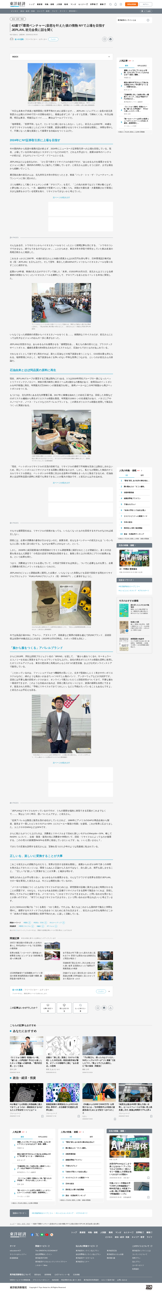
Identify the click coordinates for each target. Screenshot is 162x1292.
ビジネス (14, 11)
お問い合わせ (122, 1280)
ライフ (55, 11)
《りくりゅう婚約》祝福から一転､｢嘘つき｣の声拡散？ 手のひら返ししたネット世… (136, 109)
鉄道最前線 (14, 1258)
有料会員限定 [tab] (142, 66)
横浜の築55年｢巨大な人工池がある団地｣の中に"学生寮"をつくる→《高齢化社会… (136, 84)
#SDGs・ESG (39, 923)
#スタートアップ (56, 923)
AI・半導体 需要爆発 (128, 569)
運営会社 (37, 1275)
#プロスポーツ (143, 590)
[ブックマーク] (104, 39)
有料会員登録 (131, 4)
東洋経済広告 (112, 1251)
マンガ (73, 4)
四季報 (93, 4)
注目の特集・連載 (126, 545)
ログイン (146, 4)
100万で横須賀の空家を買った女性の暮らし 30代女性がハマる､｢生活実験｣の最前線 (26, 945)
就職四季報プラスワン (132, 498)
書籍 (102, 4)
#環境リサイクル (25, 926)
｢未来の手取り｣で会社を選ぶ (135, 510)
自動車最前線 (129, 492)
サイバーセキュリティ (18, 1254)
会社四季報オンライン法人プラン (88, 1254)
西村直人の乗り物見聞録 (133, 528)
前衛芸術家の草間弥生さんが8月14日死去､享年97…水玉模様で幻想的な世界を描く (62, 1107)
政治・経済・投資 (28, 11)
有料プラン (136, 1258)
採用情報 (47, 1275)
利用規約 (135, 1269)
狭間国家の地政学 (137, 639)
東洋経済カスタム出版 (115, 1254)
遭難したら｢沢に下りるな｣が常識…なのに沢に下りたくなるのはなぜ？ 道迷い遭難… (136, 72)
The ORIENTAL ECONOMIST (46, 1251)
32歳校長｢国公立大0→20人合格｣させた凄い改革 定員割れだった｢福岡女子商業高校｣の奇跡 (79, 966)
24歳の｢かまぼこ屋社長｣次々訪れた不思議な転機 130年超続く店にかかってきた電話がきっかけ (79, 976)
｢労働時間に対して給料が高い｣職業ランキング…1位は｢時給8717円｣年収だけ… (136, 97)
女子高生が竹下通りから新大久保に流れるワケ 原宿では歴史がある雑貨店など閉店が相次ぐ (79, 955)
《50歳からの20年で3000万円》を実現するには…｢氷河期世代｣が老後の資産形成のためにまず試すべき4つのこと (98, 1108)
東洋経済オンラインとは (127, 20)
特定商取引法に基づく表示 (71, 1280)
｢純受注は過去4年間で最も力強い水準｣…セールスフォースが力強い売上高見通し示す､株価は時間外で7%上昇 (135, 1107)
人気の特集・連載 (127, 470)
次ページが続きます (61, 197)
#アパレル (50, 926)
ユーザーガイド (138, 1265)
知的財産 (55, 1280)
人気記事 (123, 61)
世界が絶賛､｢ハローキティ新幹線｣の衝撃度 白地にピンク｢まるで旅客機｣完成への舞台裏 (26, 955)
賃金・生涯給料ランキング (134, 534)
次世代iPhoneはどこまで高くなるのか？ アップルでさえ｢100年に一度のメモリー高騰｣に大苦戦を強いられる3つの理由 (120, 1169)
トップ (32, 4)
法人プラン (136, 1262)
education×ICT (15, 1251)
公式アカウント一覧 (62, 1275)
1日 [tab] (126, 475)
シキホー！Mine (41, 1265)
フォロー (53, 39)
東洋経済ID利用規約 (91, 1280)
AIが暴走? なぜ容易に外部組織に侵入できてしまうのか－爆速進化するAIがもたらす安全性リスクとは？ (26, 1107)
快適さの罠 (135, 622)
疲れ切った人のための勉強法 (140, 606)
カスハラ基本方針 (108, 1280)
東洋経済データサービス (85, 1258)
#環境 (26, 923)
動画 (66, 4)
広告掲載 (76, 1275)
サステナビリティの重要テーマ (135, 516)
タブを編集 (147, 11)
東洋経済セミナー (82, 1262)
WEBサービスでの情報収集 (20, 1280)
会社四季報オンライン (43, 1254)
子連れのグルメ (130, 504)
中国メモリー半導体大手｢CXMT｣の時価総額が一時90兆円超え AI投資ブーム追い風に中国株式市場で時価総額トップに (120, 1188)
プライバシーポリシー (41, 1280)
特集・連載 (49, 4)
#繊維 (39, 926)
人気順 (59, 4)
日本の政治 (128, 522)
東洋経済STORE (41, 1258)
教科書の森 (111, 1258)
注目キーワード (125, 580)
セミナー (82, 4)
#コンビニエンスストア (127, 590)
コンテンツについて (139, 1254)
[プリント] (110, 39)
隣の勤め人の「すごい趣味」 (135, 486)
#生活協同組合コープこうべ (129, 586)
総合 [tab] (126, 65)
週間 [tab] (142, 475)
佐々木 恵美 (19, 39)
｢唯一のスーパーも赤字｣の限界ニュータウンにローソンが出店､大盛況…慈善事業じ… (136, 121)
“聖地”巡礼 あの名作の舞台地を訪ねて (137, 481)
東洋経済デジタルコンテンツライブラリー (51, 1262)
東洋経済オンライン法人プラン (87, 1251)
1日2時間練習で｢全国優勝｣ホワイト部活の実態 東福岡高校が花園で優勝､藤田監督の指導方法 (26, 976)
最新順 (40, 4)
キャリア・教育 (43, 11)
